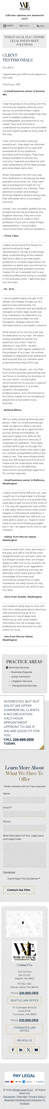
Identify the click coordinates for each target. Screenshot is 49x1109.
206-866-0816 (23, 739)
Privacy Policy (37, 1096)
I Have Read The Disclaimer (23, 878)
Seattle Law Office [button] (24, 1000)
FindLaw (24, 1103)
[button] (8, 25)
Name (6, 793)
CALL (42, 26)
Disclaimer (9, 872)
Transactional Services (24, 685)
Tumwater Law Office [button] (25, 1029)
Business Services (19, 667)
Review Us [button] (24, 1040)
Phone (7, 821)
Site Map (22, 1096)
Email (7, 807)
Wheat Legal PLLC (22, 1090)
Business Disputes (22, 672)
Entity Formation (21, 676)
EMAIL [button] (25, 26)
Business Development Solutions (23, 1100)
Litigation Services (22, 681)
